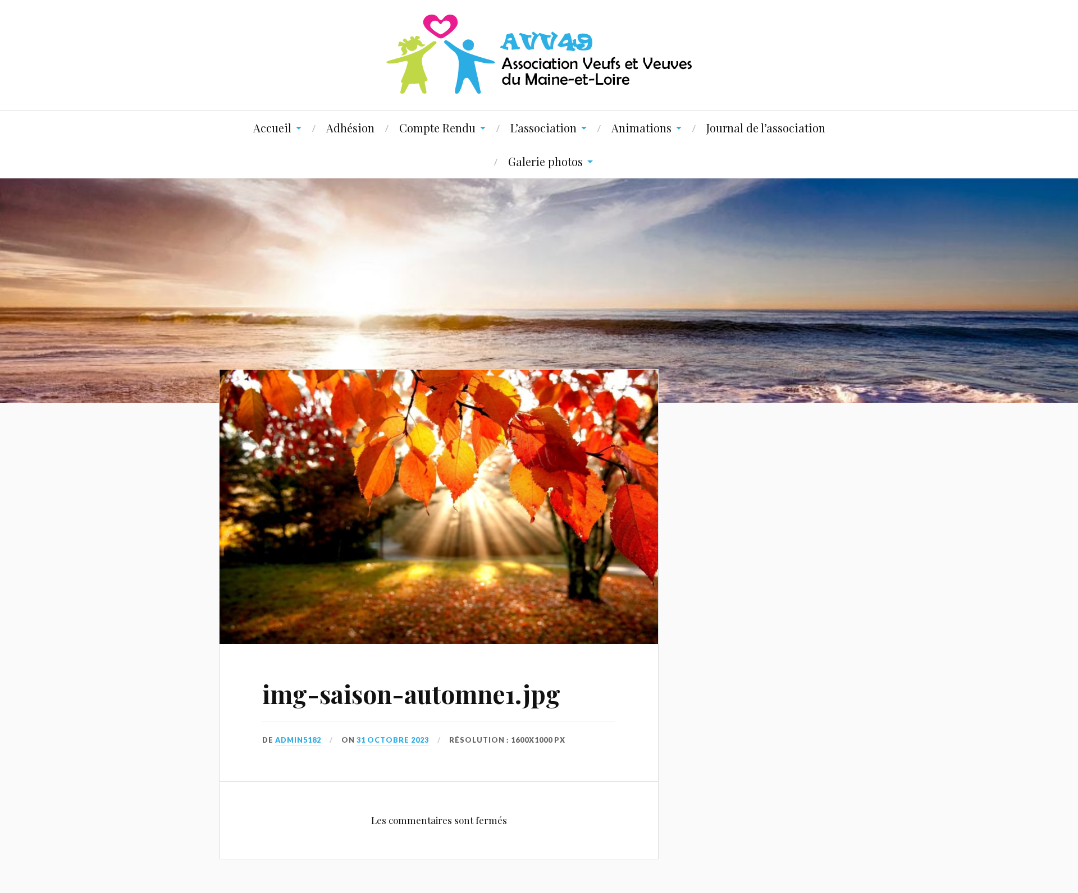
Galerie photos (545, 161)
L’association (543, 127)
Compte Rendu (437, 127)
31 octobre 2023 (393, 739)
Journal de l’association (765, 127)
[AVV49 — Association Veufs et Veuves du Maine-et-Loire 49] (539, 54)
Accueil (272, 127)
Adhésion (350, 127)
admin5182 (298, 739)
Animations (641, 127)
